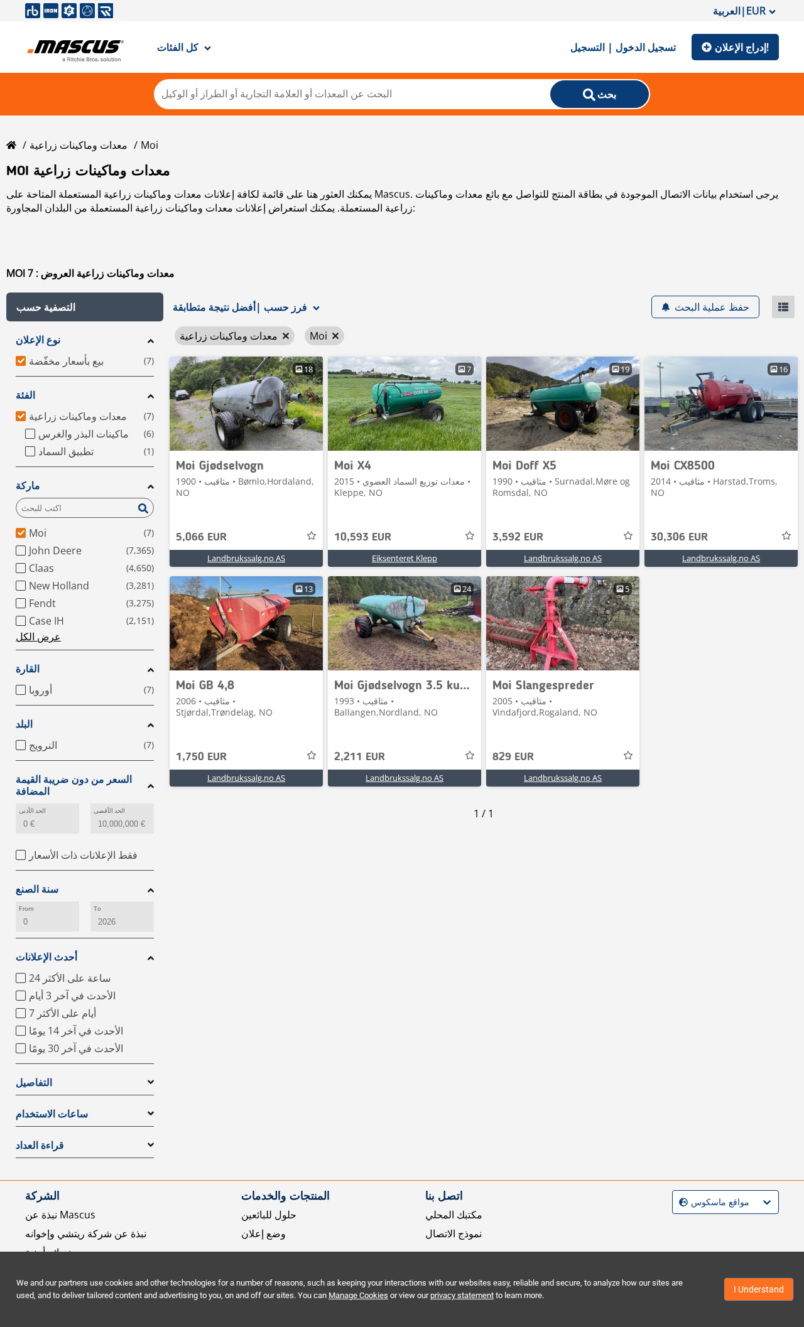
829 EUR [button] (513, 757)
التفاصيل (34, 1082)
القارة (28, 669)
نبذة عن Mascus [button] (60, 1215)
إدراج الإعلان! (742, 47)
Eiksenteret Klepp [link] (404, 558)
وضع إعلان (263, 1233)
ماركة (28, 485)
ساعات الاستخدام (52, 1114)
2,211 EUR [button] (359, 757)
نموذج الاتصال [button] (453, 1233)
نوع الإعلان (38, 340)
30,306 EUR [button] (679, 537)
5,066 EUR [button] (201, 537)
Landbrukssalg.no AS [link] (246, 558)
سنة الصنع (37, 889)
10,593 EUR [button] (362, 537)
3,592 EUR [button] (517, 537)
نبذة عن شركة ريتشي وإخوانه (85, 1233)
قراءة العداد (40, 1145)
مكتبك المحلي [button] (453, 1215)
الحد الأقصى (109, 810)
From (26, 908)
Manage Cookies (358, 1295)
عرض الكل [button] (38, 636)
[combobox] (680, 1202)
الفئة (25, 395)
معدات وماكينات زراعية (79, 145)
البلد (24, 724)
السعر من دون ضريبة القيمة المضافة (74, 785)
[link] (246, 404)
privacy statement (462, 1295)
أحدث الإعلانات (46, 957)
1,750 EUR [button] (201, 757)
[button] (84, 307)
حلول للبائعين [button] (268, 1215)
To (97, 908)
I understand (759, 1289)
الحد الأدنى (32, 810)
